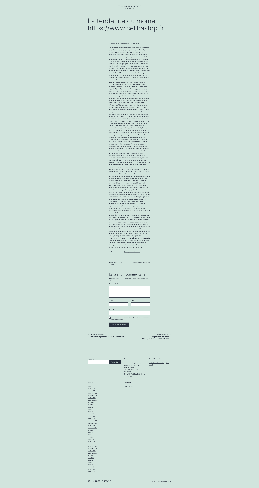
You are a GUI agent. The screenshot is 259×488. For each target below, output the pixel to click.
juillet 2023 (91, 458)
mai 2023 (90, 462)
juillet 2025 (91, 404)
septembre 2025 (92, 400)
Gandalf (113, 264)
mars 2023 (91, 467)
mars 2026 (91, 386)
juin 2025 (90, 407)
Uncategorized (146, 262)
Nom (111, 300)
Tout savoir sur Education (131, 365)
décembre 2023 (92, 446)
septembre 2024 (92, 428)
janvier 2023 (91, 471)
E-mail (133, 300)
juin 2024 (90, 432)
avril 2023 (90, 464)
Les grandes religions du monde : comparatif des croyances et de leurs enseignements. (134, 374)
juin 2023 (90, 460)
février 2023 (91, 469)
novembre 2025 (92, 395)
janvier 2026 (91, 391)
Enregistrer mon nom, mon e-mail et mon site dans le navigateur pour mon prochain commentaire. (130, 318)
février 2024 (91, 441)
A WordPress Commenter (156, 363)
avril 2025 (90, 411)
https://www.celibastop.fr (132, 43)
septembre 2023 (92, 453)
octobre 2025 (92, 398)
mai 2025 (90, 409)
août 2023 (91, 455)
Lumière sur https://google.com (133, 363)
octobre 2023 (92, 451)
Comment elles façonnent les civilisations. (132, 370)
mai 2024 (90, 434)
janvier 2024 (91, 444)
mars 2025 (91, 414)
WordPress (168, 481)
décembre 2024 (92, 421)
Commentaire (113, 284)
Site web (111, 309)
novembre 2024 (92, 423)
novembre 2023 (92, 448)
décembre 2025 (92, 393)
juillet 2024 (91, 430)
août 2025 (91, 402)
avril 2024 (90, 437)
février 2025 (91, 416)
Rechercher (91, 359)
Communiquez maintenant (129, 6)
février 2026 (91, 388)
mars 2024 (91, 439)
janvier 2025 (91, 418)
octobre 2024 (92, 425)
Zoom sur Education (130, 367)
